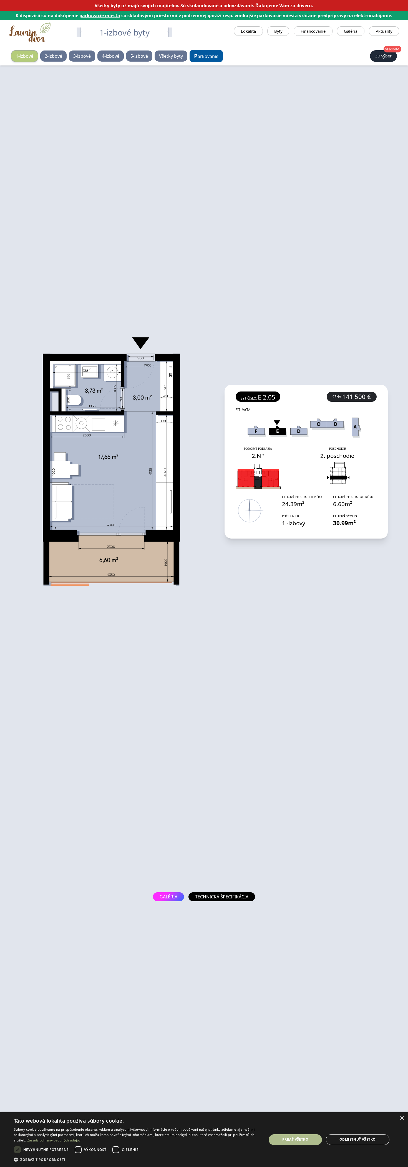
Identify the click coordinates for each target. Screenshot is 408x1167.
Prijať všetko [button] (295, 1139)
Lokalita (248, 31)
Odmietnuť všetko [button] (357, 1139)
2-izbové (53, 56)
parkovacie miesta (99, 15)
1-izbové (24, 56)
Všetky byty (171, 56)
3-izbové (82, 56)
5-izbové (139, 56)
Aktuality (384, 31)
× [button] (402, 1118)
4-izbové (110, 56)
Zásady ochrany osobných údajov (54, 1140)
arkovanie (206, 56)
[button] (136, 1159)
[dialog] (204, 1139)
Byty (278, 31)
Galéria (350, 31)
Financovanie (313, 31)
